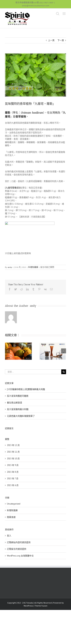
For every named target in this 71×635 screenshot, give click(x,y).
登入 (9, 535)
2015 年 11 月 (13, 451)
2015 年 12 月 (13, 445)
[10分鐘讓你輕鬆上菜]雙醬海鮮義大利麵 (26, 389)
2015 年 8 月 (12, 472)
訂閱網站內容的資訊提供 (19, 542)
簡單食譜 (11, 517)
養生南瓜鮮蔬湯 (14, 402)
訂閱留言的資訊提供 (16, 549)
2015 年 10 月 (13, 458)
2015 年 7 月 (12, 478)
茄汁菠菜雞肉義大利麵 (17, 409)
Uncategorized (13, 503)
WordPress (28, 605)
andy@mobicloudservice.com (35, 5)
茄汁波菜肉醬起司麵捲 (17, 395)
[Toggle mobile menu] (64, 13)
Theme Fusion (41, 605)
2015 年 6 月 (12, 485)
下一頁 (60, 40)
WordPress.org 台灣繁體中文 (20, 555)
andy (10, 267)
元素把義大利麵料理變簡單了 (21, 416)
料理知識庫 (33, 267)
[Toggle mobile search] (57, 13)
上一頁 (51, 40)
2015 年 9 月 (12, 465)
